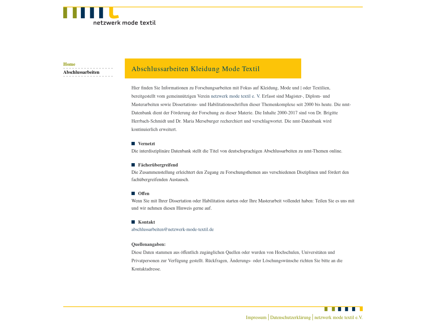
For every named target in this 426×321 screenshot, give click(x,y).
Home (69, 63)
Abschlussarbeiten (81, 71)
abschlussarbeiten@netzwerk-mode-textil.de (172, 229)
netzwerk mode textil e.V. (339, 317)
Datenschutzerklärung (290, 317)
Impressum (256, 317)
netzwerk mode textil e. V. (236, 96)
